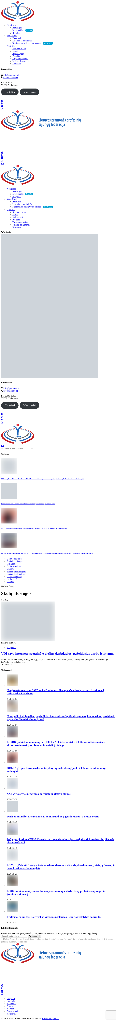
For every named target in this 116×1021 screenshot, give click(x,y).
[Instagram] (2, 109)
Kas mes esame (19, 48)
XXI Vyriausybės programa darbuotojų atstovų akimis (38, 793)
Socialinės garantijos (16, 574)
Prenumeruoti (34, 936)
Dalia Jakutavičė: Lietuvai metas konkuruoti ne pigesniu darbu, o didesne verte (28, 504)
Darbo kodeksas (14, 566)
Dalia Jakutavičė (14, 576)
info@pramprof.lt (11, 75)
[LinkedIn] (2, 103)
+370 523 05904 (10, 77)
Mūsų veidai (22, 30)
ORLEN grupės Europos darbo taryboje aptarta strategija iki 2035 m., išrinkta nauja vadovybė (34, 528)
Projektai (16, 56)
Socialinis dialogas (15, 561)
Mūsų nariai (29, 91)
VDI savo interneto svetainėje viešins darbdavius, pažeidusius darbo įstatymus (57, 653)
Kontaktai (16, 63)
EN (2, 163)
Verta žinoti (12, 35)
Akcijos (10, 581)
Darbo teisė (12, 579)
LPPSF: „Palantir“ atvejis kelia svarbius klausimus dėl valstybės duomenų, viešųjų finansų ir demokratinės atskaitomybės (42, 479)
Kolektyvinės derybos (16, 571)
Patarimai (16, 38)
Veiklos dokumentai (21, 61)
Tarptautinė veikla (20, 58)
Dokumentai (12, 1011)
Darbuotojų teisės (14, 559)
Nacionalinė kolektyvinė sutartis (32, 43)
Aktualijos (17, 28)
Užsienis (10, 569)
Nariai (15, 51)
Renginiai (16, 33)
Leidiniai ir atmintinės (22, 40)
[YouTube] (2, 106)
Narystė (10, 1008)
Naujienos (11, 25)
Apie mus (11, 46)
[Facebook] (2, 101)
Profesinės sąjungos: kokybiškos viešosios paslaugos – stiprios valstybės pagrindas (54, 916)
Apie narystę (18, 53)
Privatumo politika (50, 1018)
